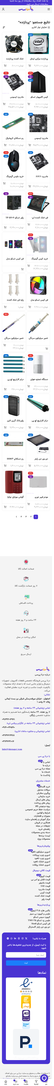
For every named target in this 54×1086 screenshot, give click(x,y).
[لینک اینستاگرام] (22, 938)
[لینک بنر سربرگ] (26, 2)
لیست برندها (44, 835)
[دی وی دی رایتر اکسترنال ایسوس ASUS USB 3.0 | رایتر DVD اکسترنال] (38, 444)
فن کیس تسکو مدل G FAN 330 (15, 260)
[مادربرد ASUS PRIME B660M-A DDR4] (38, 161)
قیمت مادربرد (44, 889)
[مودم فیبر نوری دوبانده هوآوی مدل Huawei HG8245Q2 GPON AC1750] (38, 482)
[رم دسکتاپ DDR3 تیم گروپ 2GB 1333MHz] (14, 444)
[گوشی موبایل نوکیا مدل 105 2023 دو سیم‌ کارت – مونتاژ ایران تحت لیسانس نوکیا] (14, 482)
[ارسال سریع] (26, 647)
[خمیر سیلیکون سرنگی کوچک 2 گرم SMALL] (14, 323)
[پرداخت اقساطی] (26, 596)
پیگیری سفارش (43, 793)
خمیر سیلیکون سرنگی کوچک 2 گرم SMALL (14, 339)
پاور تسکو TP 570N (15, 217)
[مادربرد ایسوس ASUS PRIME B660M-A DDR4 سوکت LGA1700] (14, 82)
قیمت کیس (45, 892)
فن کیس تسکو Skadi (40, 923)
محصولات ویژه (43, 839)
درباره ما (46, 765)
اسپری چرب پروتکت (41, 855)
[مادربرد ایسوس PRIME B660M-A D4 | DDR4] (38, 123)
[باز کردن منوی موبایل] (48, 9)
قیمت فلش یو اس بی (40, 879)
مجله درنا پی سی (42, 768)
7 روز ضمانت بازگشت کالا (26, 586)
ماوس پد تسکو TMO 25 (39, 920)
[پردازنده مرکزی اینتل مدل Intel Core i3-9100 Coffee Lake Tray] (38, 43)
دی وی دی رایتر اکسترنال (39, 927)
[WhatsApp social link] (11, 938)
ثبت (26, 963)
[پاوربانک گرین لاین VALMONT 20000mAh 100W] (14, 405)
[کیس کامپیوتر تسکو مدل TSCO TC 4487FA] (38, 82)
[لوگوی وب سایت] (26, 9)
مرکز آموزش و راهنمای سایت (37, 819)
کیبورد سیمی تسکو (41, 917)
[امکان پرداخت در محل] (26, 630)
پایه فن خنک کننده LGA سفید (15, 301)
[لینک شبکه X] (26, 938)
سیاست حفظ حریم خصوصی (37, 809)
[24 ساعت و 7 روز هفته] (26, 613)
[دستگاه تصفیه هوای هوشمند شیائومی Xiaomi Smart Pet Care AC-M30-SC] (38, 364)
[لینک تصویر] (43, 669)
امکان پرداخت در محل (26, 637)
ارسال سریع (26, 654)
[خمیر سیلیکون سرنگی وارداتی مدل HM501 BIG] (38, 323)
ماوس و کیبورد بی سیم (40, 913)
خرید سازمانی (44, 796)
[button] (30, 65)
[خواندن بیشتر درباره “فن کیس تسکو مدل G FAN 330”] (22, 269)
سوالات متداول (43, 790)
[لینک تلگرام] (8, 938)
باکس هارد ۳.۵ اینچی (39, 910)
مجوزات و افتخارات (42, 816)
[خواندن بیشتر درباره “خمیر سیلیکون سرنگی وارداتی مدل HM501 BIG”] (47, 348)
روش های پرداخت (42, 803)
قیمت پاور (45, 899)
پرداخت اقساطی (26, 603)
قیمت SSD (45, 886)
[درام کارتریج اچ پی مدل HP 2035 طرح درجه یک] (14, 364)
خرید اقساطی (43, 786)
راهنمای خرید (44, 829)
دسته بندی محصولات (40, 832)
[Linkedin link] (15, 938)
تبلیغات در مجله (43, 826)
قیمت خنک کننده (42, 896)
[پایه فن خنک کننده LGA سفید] (14, 285)
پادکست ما (45, 775)
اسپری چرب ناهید (42, 858)
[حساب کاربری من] (3, 9)
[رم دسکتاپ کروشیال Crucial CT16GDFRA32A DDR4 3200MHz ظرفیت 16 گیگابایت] (14, 123)
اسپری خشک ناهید (41, 861)
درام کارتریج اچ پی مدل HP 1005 (40, 422)
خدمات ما (46, 772)
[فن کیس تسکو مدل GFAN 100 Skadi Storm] (38, 285)
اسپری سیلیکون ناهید (39, 851)
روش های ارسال (43, 799)
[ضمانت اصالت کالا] (26, 562)
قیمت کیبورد (43, 876)
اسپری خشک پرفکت (41, 865)
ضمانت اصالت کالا (26, 569)
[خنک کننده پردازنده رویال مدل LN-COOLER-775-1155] (14, 43)
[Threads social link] (19, 938)
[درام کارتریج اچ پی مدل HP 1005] (38, 405)
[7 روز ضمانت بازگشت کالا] (26, 579)
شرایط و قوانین (43, 812)
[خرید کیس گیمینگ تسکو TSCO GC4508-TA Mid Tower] (38, 244)
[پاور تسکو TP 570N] (14, 202)
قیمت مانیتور (44, 882)
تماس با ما (44, 762)
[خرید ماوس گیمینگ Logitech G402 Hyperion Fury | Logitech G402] (14, 161)
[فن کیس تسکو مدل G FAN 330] (14, 244)
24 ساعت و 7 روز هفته (26, 620)
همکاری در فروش (42, 822)
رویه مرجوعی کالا (42, 806)
